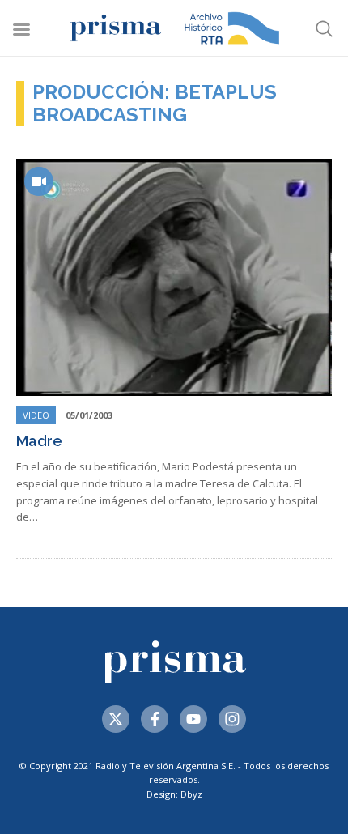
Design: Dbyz (174, 794)
